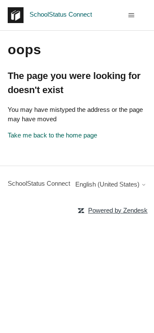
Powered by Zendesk (118, 210)
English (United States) (108, 184)
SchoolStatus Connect (39, 183)
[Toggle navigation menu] (131, 15)
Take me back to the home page (52, 135)
